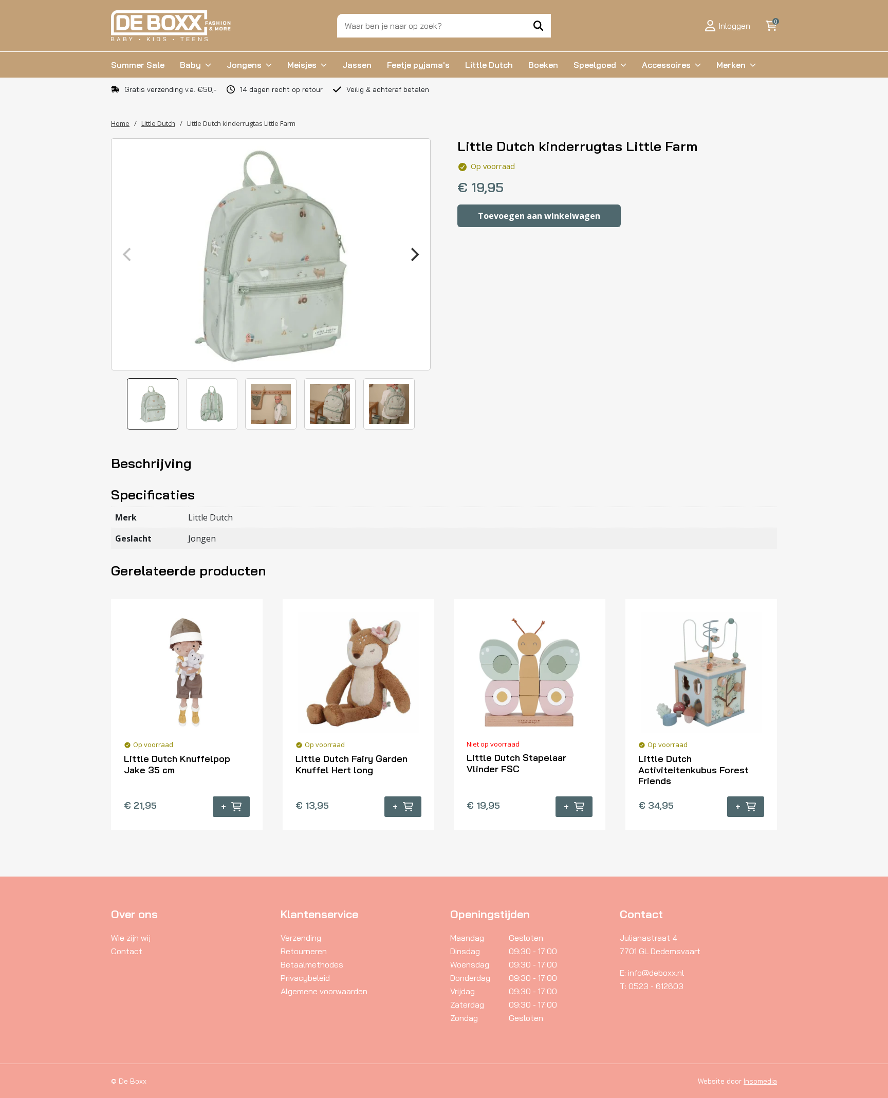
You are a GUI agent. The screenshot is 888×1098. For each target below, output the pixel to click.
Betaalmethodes (312, 964)
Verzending (301, 938)
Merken (731, 65)
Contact (126, 951)
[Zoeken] (538, 26)
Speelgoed (595, 65)
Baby (190, 65)
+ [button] (223, 806)
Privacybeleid (305, 978)
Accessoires (666, 65)
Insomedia (760, 1081)
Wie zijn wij (131, 938)
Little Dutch (489, 65)
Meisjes (302, 65)
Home (120, 123)
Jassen (357, 65)
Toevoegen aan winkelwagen (539, 215)
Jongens (244, 65)
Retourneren (304, 951)
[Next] (413, 254)
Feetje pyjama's (418, 65)
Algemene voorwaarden (324, 991)
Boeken (543, 65)
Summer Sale (137, 65)
